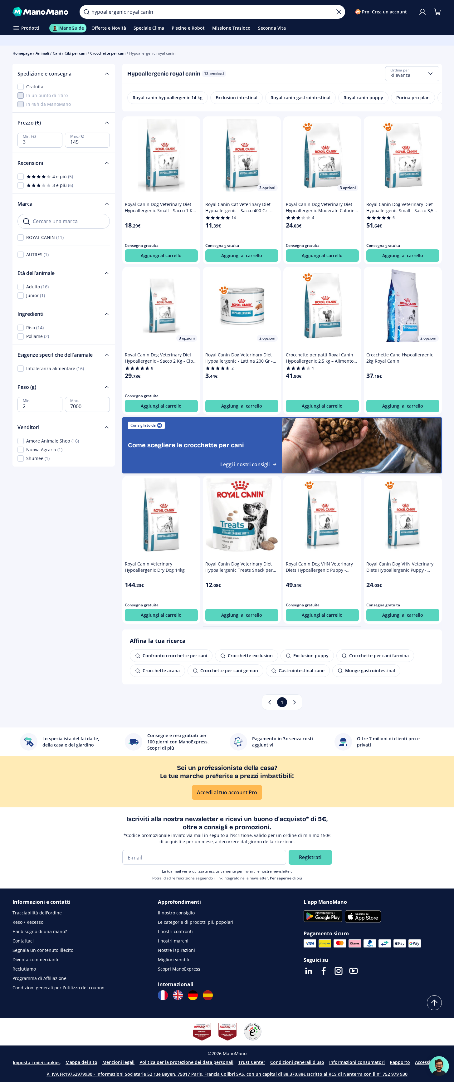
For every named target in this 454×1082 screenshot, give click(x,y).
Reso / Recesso (27, 922)
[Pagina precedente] (270, 702)
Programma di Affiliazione (39, 978)
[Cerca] (86, 11)
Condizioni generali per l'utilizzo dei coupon (58, 988)
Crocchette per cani (107, 53)
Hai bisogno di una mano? (39, 931)
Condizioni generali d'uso (297, 1062)
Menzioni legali (118, 1062)
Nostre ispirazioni (176, 950)
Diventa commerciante (36, 959)
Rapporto (400, 1062)
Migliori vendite (174, 959)
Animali (42, 53)
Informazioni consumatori (357, 1062)
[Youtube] (354, 971)
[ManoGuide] (439, 1066)
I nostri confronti (175, 931)
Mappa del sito (81, 1062)
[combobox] (412, 73)
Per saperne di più (286, 878)
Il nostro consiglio (176, 913)
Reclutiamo (24, 969)
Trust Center (251, 1062)
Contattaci (23, 941)
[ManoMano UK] (178, 995)
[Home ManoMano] (41, 12)
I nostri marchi (173, 941)
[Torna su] (434, 1002)
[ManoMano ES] (208, 995)
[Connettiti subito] (422, 12)
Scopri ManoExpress (179, 969)
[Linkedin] (309, 971)
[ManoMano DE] (193, 995)
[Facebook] (324, 971)
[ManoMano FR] (163, 995)
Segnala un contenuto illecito (42, 950)
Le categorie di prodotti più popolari (195, 922)
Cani (57, 53)
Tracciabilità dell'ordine (37, 913)
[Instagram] (339, 971)
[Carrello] (437, 12)
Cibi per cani (75, 53)
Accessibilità (428, 1062)
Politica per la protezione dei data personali (186, 1062)
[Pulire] (339, 12)
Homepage (22, 53)
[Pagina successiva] (295, 702)
